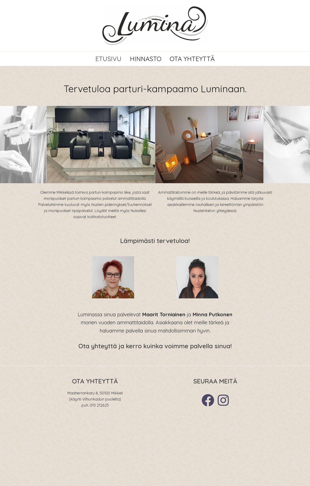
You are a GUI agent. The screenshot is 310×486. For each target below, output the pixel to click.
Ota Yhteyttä (192, 59)
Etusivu (108, 59)
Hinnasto (145, 59)
